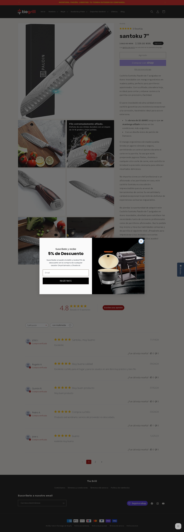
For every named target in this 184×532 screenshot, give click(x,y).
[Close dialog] (141, 241)
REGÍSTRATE (66, 280)
